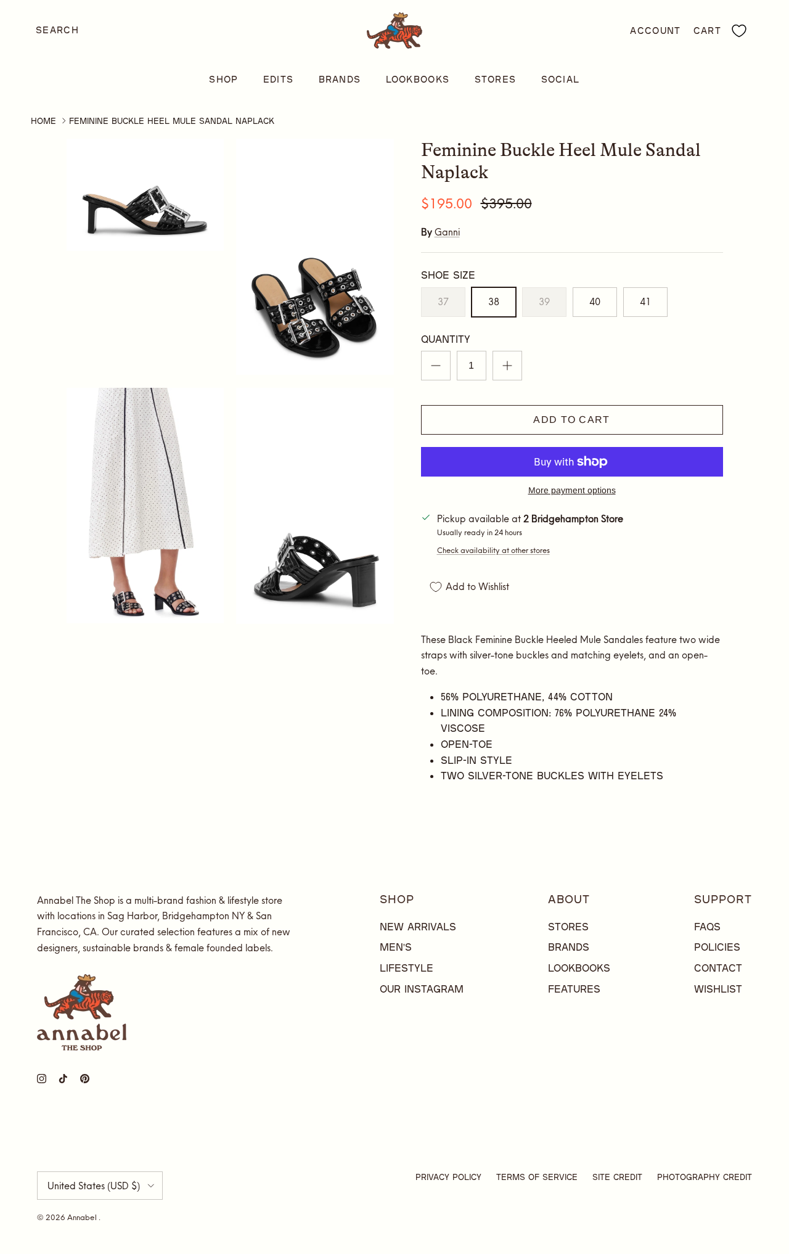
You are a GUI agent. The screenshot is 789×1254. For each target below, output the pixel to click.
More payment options (572, 490)
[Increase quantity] (507, 365)
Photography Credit (704, 1177)
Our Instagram (422, 988)
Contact (718, 967)
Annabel (83, 1217)
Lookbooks (418, 79)
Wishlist (718, 988)
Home (43, 121)
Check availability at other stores (493, 550)
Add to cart (571, 419)
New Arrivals (418, 926)
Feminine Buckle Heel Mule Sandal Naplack (171, 121)
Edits (278, 79)
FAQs (707, 926)
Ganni (447, 232)
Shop (223, 79)
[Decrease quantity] (436, 365)
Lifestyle (406, 967)
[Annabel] (394, 30)
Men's (396, 947)
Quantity (445, 339)
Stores (496, 79)
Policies (717, 947)
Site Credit (617, 1177)
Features (574, 988)
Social (560, 79)
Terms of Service (537, 1177)
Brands (340, 79)
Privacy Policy (448, 1177)
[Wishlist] (739, 31)
